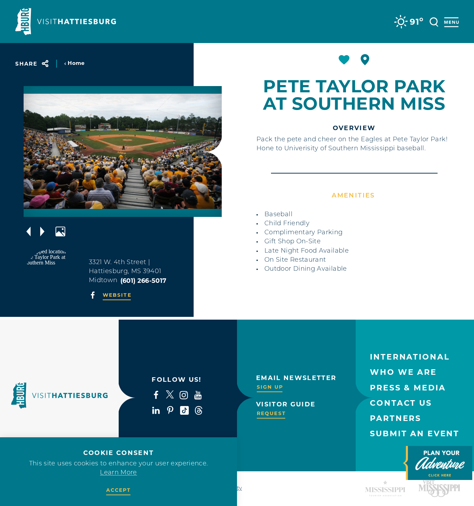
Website (117, 295)
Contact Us (401, 403)
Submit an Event (414, 433)
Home (76, 63)
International (409, 357)
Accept (118, 490)
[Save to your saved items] (344, 59)
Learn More (118, 473)
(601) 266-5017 (143, 281)
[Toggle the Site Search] (434, 21)
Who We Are (403, 372)
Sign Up (270, 387)
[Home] (65, 21)
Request (271, 413)
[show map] (365, 59)
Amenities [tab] (353, 196)
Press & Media (408, 388)
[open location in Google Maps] (52, 277)
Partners (395, 418)
